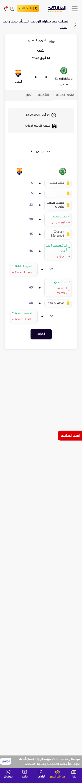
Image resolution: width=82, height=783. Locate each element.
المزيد (41, 334)
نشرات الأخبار (26, 8)
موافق (6, 761)
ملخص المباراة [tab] (65, 95)
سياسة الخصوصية (57, 764)
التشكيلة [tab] (43, 95)
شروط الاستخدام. (34, 764)
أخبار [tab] (28, 95)
